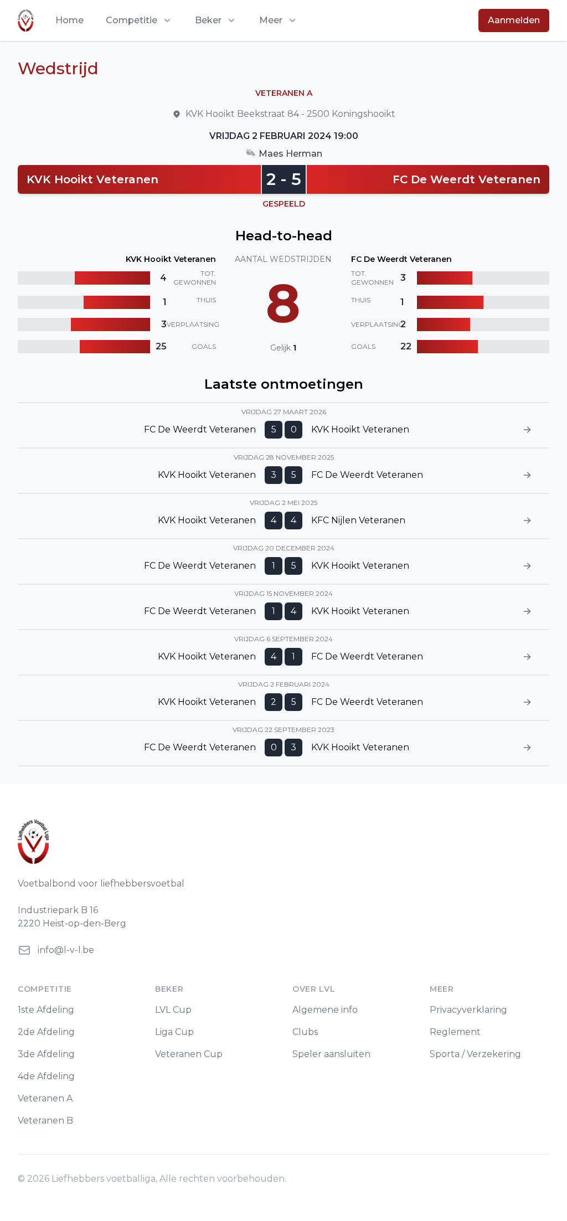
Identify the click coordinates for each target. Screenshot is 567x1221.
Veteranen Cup (189, 1054)
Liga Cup (174, 1032)
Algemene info (325, 1009)
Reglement (455, 1032)
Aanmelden (514, 20)
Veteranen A (45, 1098)
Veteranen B (45, 1120)
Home (69, 20)
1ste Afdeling (46, 1009)
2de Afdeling (46, 1032)
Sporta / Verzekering (475, 1054)
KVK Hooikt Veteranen (92, 179)
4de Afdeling (46, 1076)
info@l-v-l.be (66, 950)
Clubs (305, 1032)
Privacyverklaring (468, 1009)
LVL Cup (173, 1009)
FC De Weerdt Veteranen (466, 179)
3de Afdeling (46, 1054)
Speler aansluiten (331, 1054)
